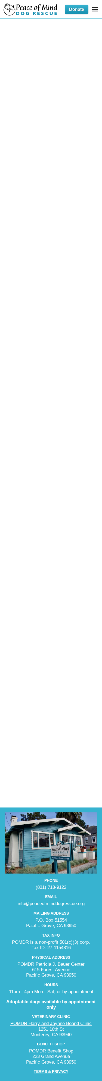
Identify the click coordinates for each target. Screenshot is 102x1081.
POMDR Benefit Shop (51, 1051)
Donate (76, 9)
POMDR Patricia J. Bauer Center (51, 964)
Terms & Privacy (51, 1071)
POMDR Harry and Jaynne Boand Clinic (51, 1023)
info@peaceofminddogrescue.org (51, 903)
